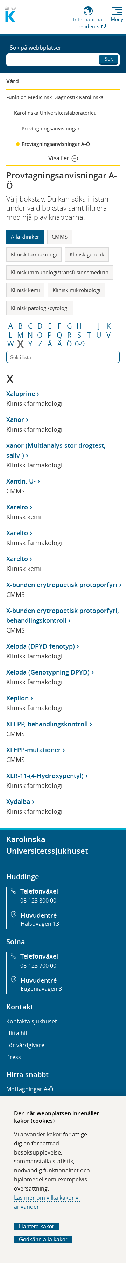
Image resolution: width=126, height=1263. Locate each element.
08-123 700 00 (38, 965)
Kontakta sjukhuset (31, 1021)
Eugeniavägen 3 (41, 989)
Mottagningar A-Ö (29, 1089)
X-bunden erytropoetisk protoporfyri (61, 584)
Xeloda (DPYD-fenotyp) (40, 646)
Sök (109, 58)
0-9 (80, 344)
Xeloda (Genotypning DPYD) (48, 672)
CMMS (60, 236)
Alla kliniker (25, 236)
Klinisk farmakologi (34, 254)
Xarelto (17, 507)
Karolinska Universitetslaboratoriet (55, 113)
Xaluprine (20, 393)
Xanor (15, 419)
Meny (117, 19)
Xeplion (17, 698)
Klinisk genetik (87, 254)
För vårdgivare (25, 1045)
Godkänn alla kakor (43, 1239)
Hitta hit (17, 1033)
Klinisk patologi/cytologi (40, 307)
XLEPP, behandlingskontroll (47, 724)
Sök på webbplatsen (36, 47)
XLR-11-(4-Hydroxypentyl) (45, 775)
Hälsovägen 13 (40, 923)
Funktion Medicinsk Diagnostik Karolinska (55, 97)
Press (13, 1057)
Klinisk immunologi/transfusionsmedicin (59, 272)
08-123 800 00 (38, 900)
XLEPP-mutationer (33, 750)
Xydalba (18, 801)
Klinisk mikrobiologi (76, 290)
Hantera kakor (36, 1226)
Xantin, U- (21, 481)
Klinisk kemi (25, 290)
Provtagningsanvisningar (51, 128)
